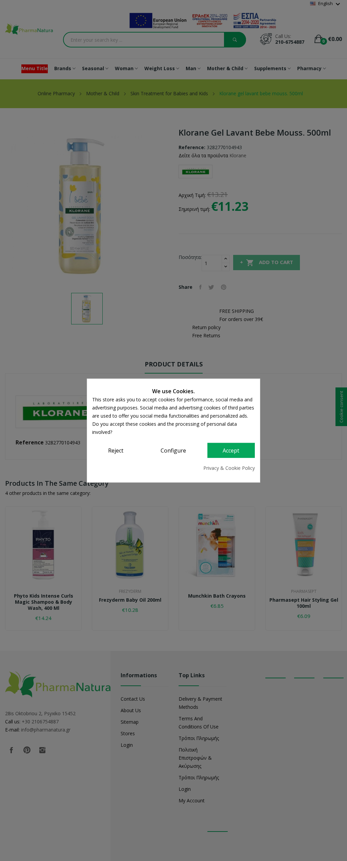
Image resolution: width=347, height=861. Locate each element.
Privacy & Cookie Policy (229, 467)
